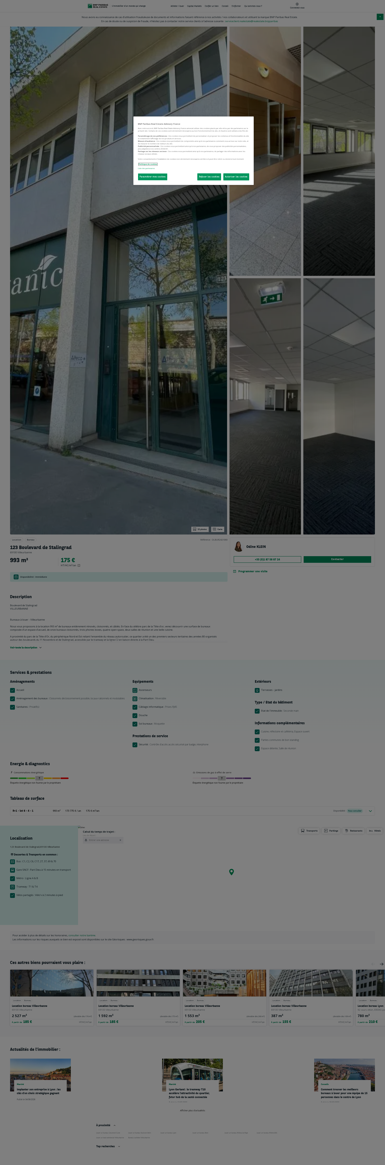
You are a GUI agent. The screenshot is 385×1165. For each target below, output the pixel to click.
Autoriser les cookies (236, 177)
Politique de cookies (148, 164)
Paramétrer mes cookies (153, 177)
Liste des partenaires (146, 168)
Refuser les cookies (209, 177)
